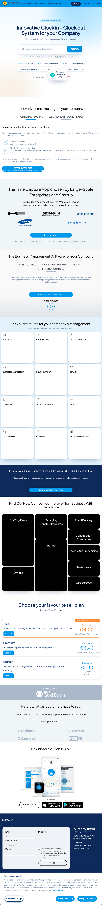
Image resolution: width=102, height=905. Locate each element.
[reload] (11, 3)
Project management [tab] (55, 264)
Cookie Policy (57, 890)
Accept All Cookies (87, 898)
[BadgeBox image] (51, 306)
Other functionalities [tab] (51, 268)
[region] (51, 889)
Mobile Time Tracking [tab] (31, 116)
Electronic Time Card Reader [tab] (66, 116)
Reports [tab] (78, 264)
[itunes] (52, 805)
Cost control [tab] (28, 264)
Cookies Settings (14, 898)
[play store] (73, 805)
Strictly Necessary (65, 898)
